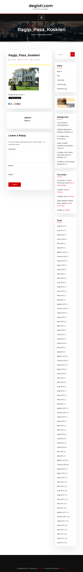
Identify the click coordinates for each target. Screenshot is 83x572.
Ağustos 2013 (61, 408)
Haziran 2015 (61, 313)
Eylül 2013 (60, 404)
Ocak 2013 (60, 439)
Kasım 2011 (61, 499)
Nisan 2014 (60, 373)
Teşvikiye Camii (62, 190)
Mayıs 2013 (60, 421)
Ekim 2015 (60, 295)
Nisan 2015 (60, 321)
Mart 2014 (60, 378)
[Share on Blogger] (15, 104)
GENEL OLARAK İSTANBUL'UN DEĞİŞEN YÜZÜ (65, 145)
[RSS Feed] (20, 104)
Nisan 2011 (60, 530)
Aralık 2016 (60, 235)
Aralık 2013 (60, 391)
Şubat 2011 (60, 538)
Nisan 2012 (60, 478)
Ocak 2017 (60, 230)
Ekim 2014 (60, 347)
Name (11, 165)
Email (10, 174)
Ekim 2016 (60, 243)
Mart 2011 (60, 534)
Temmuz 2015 (62, 308)
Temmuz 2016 (62, 256)
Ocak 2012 (60, 491)
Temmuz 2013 (62, 412)
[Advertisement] (32, 65)
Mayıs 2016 (60, 265)
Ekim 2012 (60, 452)
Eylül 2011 (60, 508)
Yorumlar (61, 84)
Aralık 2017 (60, 226)
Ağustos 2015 (61, 304)
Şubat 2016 (60, 278)
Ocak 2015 (60, 334)
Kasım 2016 (61, 239)
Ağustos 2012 (61, 460)
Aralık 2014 (60, 339)
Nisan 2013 (60, 426)
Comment (12, 149)
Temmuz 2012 (62, 465)
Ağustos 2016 (61, 252)
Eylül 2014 (60, 352)
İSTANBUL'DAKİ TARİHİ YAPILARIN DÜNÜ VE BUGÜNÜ (65, 154)
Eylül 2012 (60, 456)
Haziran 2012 (61, 469)
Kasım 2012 (61, 447)
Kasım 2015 (61, 291)
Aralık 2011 (60, 495)
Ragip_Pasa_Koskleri (45, 34)
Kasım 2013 (61, 395)
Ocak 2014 (60, 386)
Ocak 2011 (60, 543)
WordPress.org (62, 89)
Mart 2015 (60, 326)
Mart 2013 (60, 430)
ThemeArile (62, 568)
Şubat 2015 (60, 330)
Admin (13, 59)
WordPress (40, 568)
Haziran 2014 (61, 365)
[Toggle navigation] (41, 17)
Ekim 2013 (60, 399)
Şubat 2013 (60, 434)
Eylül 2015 (60, 300)
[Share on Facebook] (9, 104)
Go (72, 54)
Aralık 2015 (60, 287)
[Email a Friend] (13, 104)
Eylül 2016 (60, 248)
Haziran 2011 (61, 521)
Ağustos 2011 (61, 512)
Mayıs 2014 (60, 369)
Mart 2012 (60, 482)
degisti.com (41, 5)
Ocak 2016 (60, 282)
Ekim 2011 (60, 504)
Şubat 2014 (60, 382)
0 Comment (36, 59)
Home (33, 34)
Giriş (58, 76)
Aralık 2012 (60, 443)
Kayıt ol (59, 71)
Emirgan (59, 210)
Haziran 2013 (61, 417)
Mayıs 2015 (60, 317)
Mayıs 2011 (60, 525)
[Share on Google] (18, 104)
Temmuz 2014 (62, 360)
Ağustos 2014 (61, 356)
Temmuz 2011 (62, 517)
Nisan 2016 (60, 269)
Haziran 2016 (61, 261)
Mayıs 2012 (60, 473)
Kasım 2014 (61, 343)
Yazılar (60, 80)
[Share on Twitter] (11, 104)
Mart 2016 (60, 274)
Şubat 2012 (60, 486)
